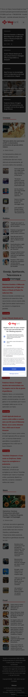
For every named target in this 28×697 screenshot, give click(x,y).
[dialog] (14, 348)
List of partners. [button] (9, 356)
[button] (14, 346)
